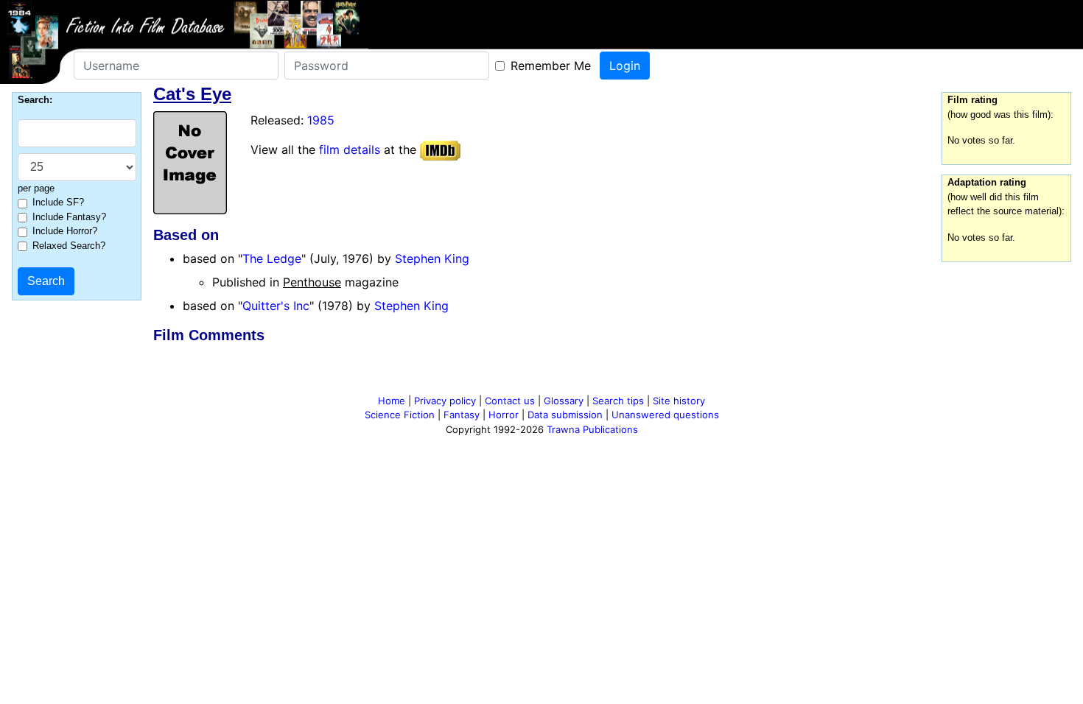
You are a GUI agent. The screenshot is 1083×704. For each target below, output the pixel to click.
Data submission (565, 414)
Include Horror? (64, 230)
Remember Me (551, 65)
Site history (679, 400)
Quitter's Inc (275, 305)
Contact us (510, 400)
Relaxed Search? (68, 245)
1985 (320, 120)
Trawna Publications (592, 429)
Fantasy (462, 414)
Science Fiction (400, 414)
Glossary (563, 400)
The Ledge (271, 258)
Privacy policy (445, 400)
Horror (503, 414)
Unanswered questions (665, 414)
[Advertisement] (541, 372)
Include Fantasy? (69, 216)
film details (349, 149)
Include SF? (58, 202)
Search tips (618, 400)
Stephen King (432, 258)
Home (391, 400)
